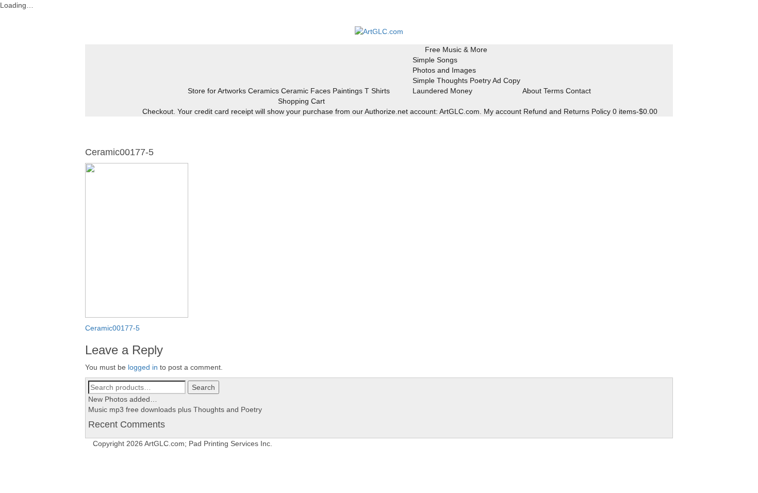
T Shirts (377, 91)
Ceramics (263, 91)
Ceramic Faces (306, 91)
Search (203, 387)
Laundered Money (442, 91)
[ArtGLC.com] (379, 31)
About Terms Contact (556, 91)
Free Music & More (456, 49)
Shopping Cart (301, 101)
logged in (143, 367)
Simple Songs (435, 60)
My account (502, 111)
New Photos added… (122, 399)
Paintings (347, 91)
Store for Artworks (217, 91)
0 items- (635, 111)
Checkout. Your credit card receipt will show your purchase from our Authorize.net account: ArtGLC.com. (312, 111)
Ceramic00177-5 (112, 328)
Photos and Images (444, 70)
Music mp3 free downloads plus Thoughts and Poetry (175, 409)
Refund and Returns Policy (567, 111)
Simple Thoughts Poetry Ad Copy (466, 80)
